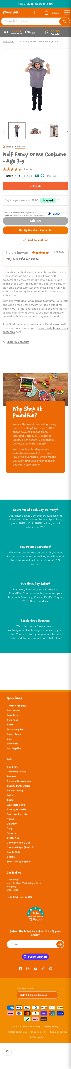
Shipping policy (39, 1032)
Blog (9, 828)
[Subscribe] (60, 944)
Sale (9, 739)
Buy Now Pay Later (17, 814)
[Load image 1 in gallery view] (16, 130)
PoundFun (8, 41)
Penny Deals (14, 734)
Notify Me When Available (35, 230)
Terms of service (58, 1032)
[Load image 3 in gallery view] (53, 130)
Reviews (11, 776)
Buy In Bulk (13, 852)
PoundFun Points (16, 771)
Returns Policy (15, 790)
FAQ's (10, 795)
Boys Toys (12, 715)
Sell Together (14, 748)
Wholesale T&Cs (16, 804)
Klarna (10, 819)
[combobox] (35, 21)
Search (11, 856)
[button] (49, 13)
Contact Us (13, 838)
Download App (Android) (21, 847)
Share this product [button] (18, 342)
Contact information (17, 1032)
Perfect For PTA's (17, 705)
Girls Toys (12, 720)
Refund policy (37, 1037)
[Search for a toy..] (64, 21)
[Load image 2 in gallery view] (35, 130)
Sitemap (36, 1026)
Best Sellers (14, 710)
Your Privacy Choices (19, 861)
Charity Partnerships (19, 786)
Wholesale (12, 743)
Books (10, 724)
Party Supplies (15, 729)
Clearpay (12, 823)
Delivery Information (19, 781)
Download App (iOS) (18, 842)
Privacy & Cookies (17, 809)
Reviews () (18, 169)
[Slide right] (67, 131)
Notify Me (35, 186)
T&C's (10, 800)
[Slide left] (4, 131)
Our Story (12, 767)
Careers (11, 833)
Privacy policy (51, 1026)
